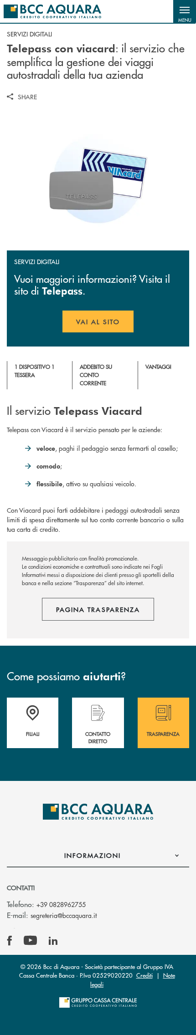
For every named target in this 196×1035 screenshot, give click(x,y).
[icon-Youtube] (30, 941)
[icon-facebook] (9, 941)
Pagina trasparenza (98, 609)
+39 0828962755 (61, 904)
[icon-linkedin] (53, 941)
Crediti (144, 975)
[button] (184, 11)
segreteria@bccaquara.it (64, 915)
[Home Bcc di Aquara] (52, 11)
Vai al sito (105, 324)
